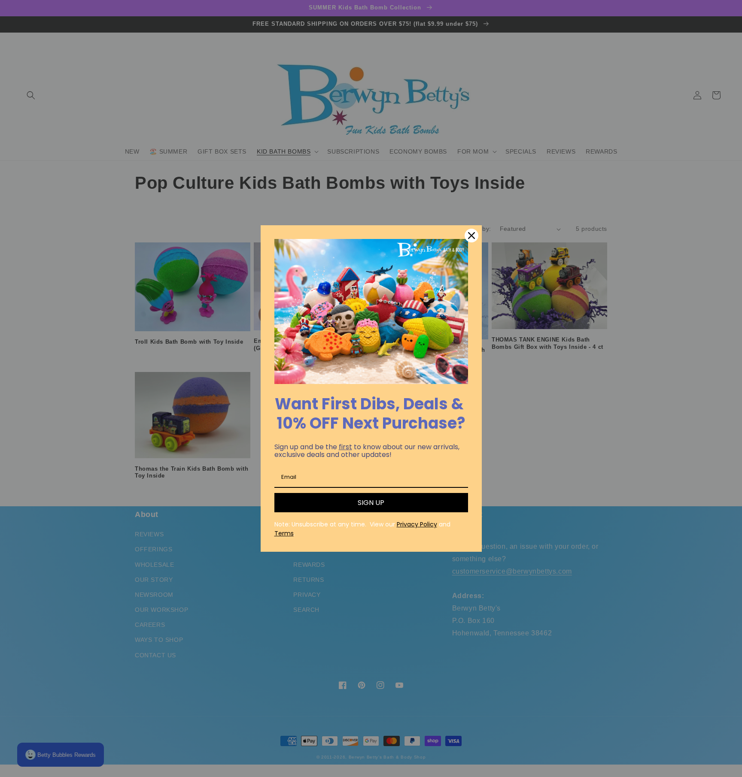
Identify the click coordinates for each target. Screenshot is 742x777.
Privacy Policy (417, 524)
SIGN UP (371, 503)
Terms (284, 533)
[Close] (471, 235)
